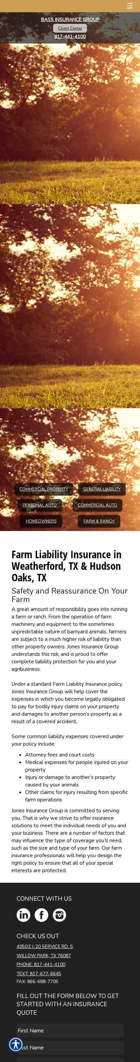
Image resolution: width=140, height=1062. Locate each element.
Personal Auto (40, 505)
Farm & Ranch (99, 521)
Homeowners (41, 521)
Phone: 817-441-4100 (41, 965)
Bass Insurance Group (70, 19)
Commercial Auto (97, 505)
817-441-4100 (70, 36)
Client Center (70, 28)
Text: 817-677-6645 (39, 974)
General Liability (102, 489)
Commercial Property (43, 489)
